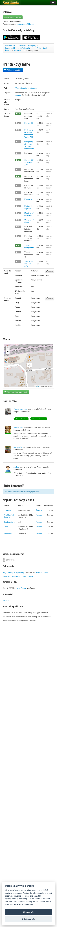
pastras (18, 95)
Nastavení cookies (19, 576)
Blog (4, 572)
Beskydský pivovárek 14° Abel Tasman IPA (29, 145)
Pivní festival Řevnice (9, 516)
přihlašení (30, 24)
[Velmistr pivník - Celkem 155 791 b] (8, 430)
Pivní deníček (8, 1)
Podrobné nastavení (23, 904)
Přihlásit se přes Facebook (12, 17)
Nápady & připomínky (16, 572)
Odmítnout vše (28, 919)
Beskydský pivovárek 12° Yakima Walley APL (28, 133)
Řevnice (8, 50)
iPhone (45, 572)
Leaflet (37, 386)
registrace (21, 24)
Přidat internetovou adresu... (26, 88)
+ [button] (7, 347)
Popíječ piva (18, 427)
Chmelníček (18, 447)
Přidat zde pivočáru (13, 70)
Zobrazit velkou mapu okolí (16, 392)
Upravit (50, 271)
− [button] (7, 351)
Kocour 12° (28, 199)
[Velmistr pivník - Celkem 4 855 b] (8, 469)
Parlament (8, 533)
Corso (6, 526)
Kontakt (31, 576)
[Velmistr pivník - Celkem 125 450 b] (8, 411)
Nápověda (6, 576)
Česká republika (11, 48)
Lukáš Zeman (21, 588)
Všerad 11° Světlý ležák (29, 246)
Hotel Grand (8, 510)
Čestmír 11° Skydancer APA (29, 162)
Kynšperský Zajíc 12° (28, 207)
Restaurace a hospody (27, 45)
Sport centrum (9, 522)
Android (38, 572)
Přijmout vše (28, 912)
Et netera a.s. (8, 560)
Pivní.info (6, 600)
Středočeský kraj (26, 48)
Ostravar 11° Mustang (29, 221)
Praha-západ (42, 48)
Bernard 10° (28, 123)
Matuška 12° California (29, 214)
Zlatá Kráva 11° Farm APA (28, 263)
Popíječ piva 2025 (20, 409)
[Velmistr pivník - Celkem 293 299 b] (8, 449)
